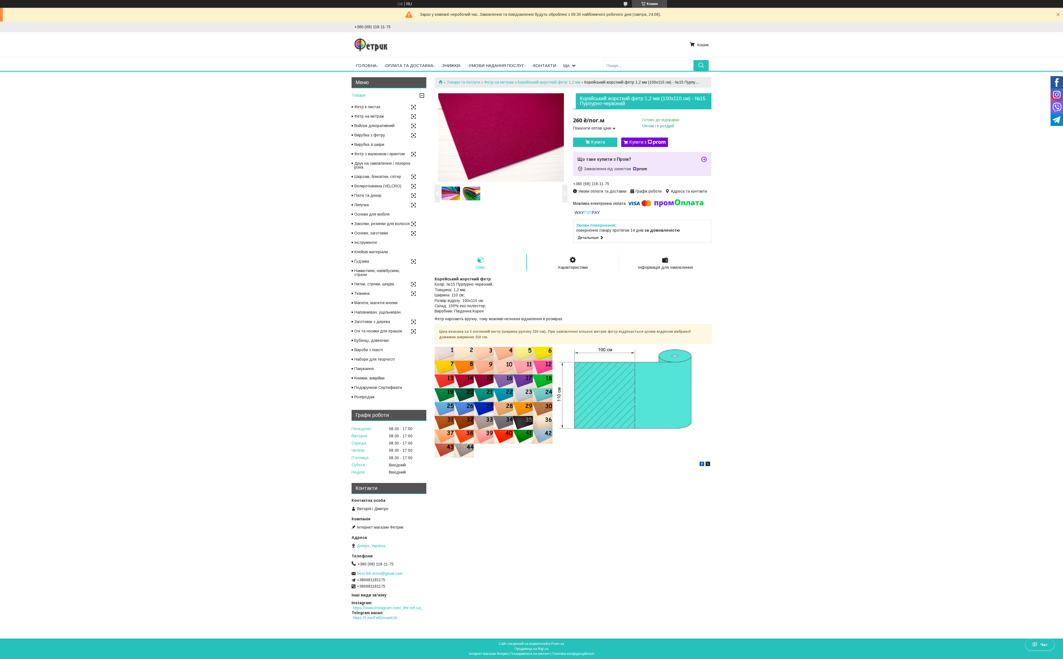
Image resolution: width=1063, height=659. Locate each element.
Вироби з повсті (368, 350)
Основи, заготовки (371, 233)
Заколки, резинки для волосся (382, 223)
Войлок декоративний (374, 125)
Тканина (362, 293)
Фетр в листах (367, 107)
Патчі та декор (367, 195)
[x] (708, 464)
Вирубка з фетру (369, 135)
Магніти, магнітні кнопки (376, 303)
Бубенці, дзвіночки (371, 340)
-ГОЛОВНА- (366, 65)
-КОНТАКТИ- (545, 65)
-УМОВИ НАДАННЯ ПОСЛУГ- (496, 65)
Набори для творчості (374, 359)
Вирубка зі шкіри (369, 144)
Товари (358, 95)
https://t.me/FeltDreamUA (375, 618)
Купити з (637, 142)
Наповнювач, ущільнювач (377, 312)
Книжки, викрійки (369, 378)
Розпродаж (364, 397)
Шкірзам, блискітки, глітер (377, 176)
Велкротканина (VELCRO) (377, 186)
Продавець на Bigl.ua (531, 649)
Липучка (361, 205)
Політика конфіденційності (573, 654)
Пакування (364, 368)
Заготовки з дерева (372, 321)
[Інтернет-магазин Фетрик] (371, 44)
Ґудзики (361, 261)
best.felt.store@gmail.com (380, 573)
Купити (598, 142)
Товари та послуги (463, 82)
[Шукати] (701, 65)
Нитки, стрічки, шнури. (374, 284)
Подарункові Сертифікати (378, 387)
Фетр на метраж (499, 82)
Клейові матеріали (371, 252)
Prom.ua (557, 644)
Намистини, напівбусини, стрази (377, 272)
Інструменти (365, 242)
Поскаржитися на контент (530, 654)
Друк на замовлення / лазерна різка (382, 165)
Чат (1044, 644)
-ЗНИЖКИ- (450, 65)
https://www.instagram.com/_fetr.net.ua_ (388, 608)
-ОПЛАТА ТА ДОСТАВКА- (409, 65)
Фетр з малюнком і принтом (379, 154)
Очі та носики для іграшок (378, 331)
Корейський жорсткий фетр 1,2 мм (549, 82)
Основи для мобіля (371, 214)
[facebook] (702, 464)
